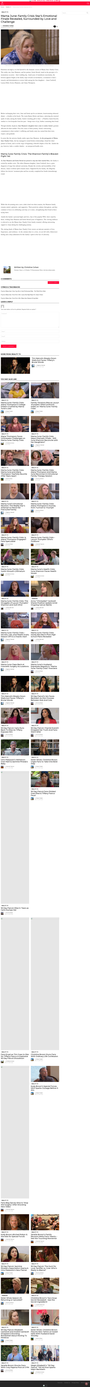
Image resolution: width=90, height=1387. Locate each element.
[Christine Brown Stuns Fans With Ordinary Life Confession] (45, 984)
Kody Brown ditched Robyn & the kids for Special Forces (14, 1235)
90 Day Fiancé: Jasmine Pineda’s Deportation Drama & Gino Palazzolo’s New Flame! (14, 1268)
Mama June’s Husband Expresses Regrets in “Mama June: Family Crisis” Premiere (44, 666)
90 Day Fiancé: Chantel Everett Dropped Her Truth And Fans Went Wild (45, 730)
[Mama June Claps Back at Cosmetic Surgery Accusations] (15, 652)
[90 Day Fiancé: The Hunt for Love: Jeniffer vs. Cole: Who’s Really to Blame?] (45, 1254)
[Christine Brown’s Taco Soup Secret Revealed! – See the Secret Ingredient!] (45, 1286)
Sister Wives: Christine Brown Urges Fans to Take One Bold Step (44, 762)
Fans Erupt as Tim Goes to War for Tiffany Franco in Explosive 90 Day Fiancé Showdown (15, 1056)
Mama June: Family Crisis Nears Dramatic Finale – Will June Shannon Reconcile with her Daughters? (44, 439)
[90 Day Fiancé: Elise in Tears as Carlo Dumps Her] (15, 837)
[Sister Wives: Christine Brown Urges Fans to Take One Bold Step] (45, 747)
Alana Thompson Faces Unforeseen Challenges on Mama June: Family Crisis (13, 438)
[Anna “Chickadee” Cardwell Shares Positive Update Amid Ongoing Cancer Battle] (45, 589)
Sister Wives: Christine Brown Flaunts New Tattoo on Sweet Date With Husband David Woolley (44, 1333)
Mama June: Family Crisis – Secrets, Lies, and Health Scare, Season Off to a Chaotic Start (15, 635)
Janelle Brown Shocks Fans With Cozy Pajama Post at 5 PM (15, 1366)
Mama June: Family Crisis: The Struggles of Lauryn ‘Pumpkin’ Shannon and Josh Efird (14, 603)
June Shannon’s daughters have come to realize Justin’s (35, 126)
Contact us (67, 1382)
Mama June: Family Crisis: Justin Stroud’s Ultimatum (13, 570)
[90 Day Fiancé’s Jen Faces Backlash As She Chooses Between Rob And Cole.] (45, 684)
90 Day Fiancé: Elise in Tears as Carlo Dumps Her (15, 909)
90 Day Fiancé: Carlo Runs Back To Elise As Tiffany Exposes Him (12, 730)
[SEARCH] (88, 3)
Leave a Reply (53, 282)
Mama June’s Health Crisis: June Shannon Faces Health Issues (43, 571)
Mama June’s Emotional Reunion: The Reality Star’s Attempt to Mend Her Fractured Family (13, 507)
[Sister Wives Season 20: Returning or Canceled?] (15, 1286)
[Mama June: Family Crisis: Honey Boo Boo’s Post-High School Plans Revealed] (45, 620)
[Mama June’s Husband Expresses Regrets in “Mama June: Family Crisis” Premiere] (45, 652)
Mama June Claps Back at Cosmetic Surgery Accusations (15, 665)
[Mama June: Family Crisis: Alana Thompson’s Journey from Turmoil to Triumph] (45, 491)
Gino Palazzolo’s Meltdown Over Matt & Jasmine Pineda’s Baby (14, 762)
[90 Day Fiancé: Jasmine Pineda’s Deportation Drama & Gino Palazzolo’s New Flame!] (15, 1254)
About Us (59, 1382)
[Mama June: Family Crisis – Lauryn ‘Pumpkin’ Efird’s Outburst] (45, 525)
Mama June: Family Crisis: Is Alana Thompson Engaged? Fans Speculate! (13, 539)
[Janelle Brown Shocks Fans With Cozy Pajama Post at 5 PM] (15, 1353)
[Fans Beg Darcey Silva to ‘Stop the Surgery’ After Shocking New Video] (15, 1132)
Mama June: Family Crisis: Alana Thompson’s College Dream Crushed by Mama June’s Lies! (13, 406)
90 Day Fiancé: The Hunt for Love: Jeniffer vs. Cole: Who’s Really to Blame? (44, 1268)
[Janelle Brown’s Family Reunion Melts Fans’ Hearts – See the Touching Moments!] (45, 1222)
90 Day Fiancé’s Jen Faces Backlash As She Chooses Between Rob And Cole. (42, 698)
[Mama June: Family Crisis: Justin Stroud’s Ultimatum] (15, 557)
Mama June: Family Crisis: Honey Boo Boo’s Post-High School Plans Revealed (43, 635)
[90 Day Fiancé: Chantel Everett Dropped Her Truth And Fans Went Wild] (45, 716)
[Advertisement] (30, 98)
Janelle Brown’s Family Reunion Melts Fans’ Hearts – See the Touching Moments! (44, 1236)
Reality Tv (16, 354)
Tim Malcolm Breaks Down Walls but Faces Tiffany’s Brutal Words (44, 360)
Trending (35, 598)
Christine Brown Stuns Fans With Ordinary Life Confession (44, 1055)
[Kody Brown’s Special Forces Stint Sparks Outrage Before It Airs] (45, 1074)
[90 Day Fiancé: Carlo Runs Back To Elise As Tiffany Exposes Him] (15, 716)
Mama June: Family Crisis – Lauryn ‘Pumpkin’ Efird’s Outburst (43, 539)
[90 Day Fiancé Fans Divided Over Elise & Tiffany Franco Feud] (45, 779)
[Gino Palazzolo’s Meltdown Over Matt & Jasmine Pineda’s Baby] (15, 747)
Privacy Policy (75, 1382)
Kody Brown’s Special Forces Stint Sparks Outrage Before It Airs (44, 1088)
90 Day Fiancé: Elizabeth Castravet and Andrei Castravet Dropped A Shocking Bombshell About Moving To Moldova (15, 1334)
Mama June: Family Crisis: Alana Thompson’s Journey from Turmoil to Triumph (43, 506)
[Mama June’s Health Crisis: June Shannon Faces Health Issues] (45, 557)
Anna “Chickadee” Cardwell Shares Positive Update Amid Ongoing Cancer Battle (44, 603)
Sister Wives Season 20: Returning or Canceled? (11, 1299)
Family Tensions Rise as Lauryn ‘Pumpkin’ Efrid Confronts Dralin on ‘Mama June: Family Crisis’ (45, 406)
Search (87, 13)
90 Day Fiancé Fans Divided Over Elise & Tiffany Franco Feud (43, 793)
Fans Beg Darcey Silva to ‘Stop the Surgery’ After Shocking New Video (14, 1205)
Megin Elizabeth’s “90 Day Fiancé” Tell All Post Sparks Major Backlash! (43, 1367)
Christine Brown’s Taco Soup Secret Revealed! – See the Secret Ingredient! (44, 1300)
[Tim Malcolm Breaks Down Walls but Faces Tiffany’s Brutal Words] (15, 365)
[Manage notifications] (86, 1383)
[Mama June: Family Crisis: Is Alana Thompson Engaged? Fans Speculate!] (15, 525)
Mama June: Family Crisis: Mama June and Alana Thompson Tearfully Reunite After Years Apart (14, 473)
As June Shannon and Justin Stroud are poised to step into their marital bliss (25, 160)
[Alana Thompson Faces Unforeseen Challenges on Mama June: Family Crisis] (15, 424)
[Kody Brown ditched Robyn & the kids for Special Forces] (15, 1222)
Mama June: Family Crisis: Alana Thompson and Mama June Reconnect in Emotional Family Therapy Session (44, 473)
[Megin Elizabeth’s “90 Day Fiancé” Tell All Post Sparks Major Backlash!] (45, 1353)
